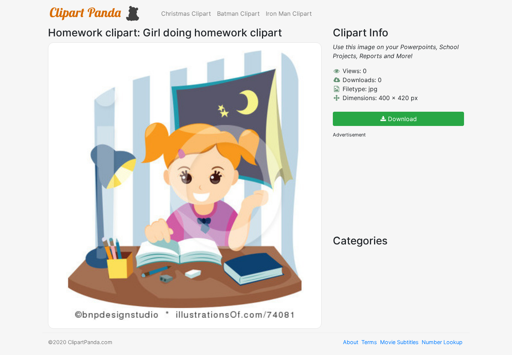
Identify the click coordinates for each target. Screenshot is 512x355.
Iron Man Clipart (289, 13)
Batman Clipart (238, 13)
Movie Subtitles (399, 342)
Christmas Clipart (186, 13)
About (350, 342)
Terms (369, 342)
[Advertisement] (389, 185)
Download (401, 119)
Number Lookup (442, 342)
